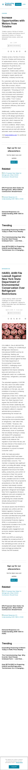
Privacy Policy (19, 762)
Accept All (14, 766)
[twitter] (14, 51)
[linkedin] (11, 51)
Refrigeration (6, 268)
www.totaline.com (11, 135)
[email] (19, 51)
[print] (25, 51)
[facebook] (8, 51)
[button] (3, 4)
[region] (14, 763)
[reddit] (17, 51)
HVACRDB (4, 13)
